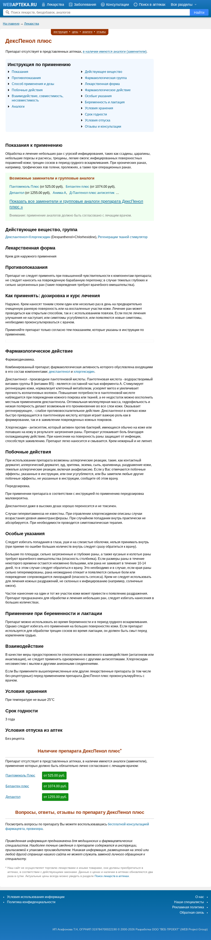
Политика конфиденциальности (31, 902)
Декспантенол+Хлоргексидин (27, 237)
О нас (199, 897)
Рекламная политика (188, 907)
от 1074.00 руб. (55, 786)
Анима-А (59, 193)
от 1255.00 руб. (55, 797)
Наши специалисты (189, 902)
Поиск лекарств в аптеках (112, 876)
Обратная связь (192, 912)
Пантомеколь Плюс (24, 186)
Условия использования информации (35, 897)
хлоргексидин (84, 371)
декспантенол (59, 371)
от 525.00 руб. (54, 775)
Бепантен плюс (77, 186)
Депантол (16, 193)
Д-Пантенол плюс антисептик (91, 193)
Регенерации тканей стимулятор (123, 237)
